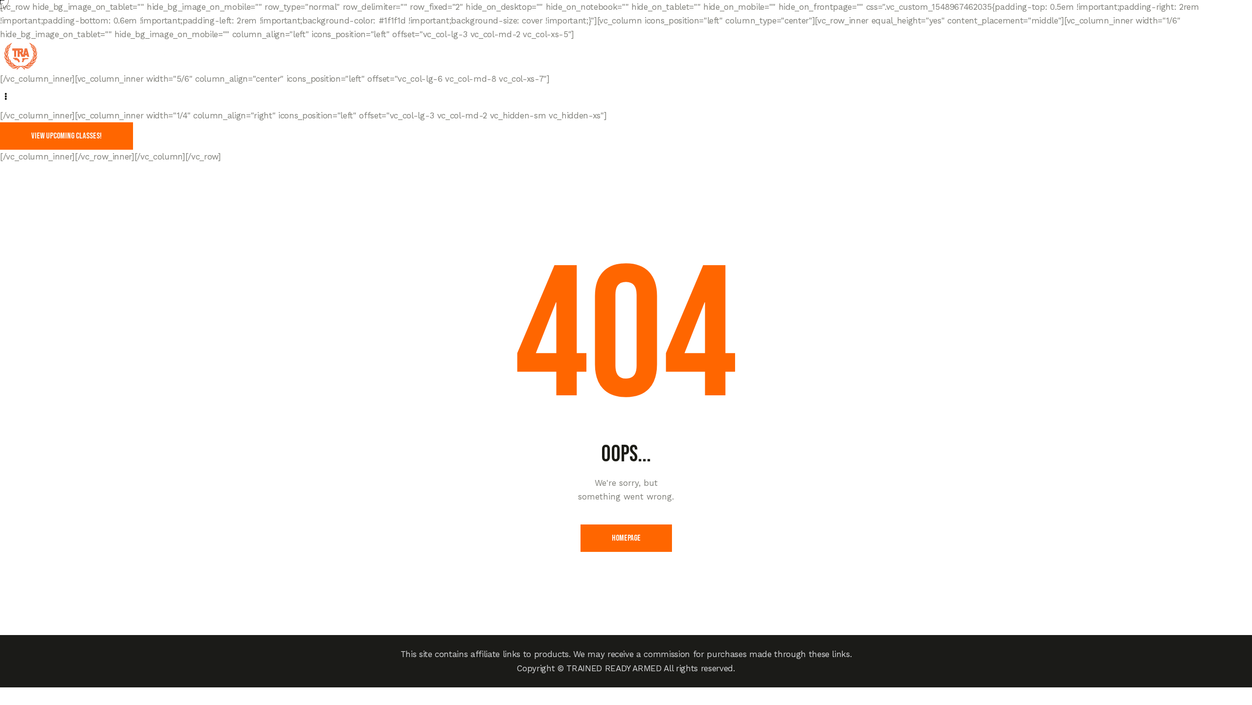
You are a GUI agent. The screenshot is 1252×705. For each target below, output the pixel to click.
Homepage (626, 538)
